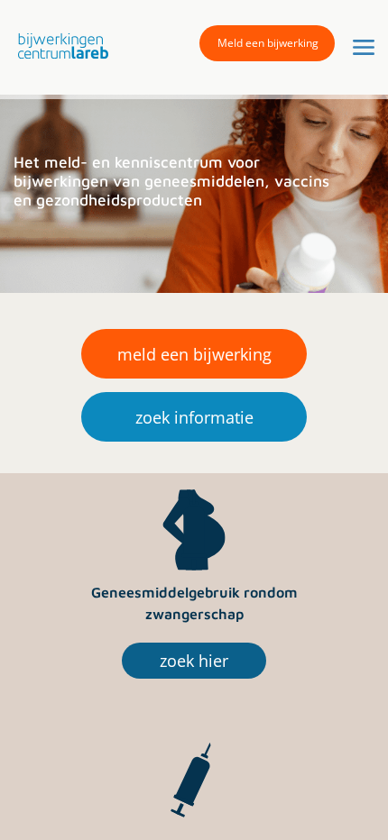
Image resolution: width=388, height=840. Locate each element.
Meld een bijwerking (268, 42)
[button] (58, 46)
